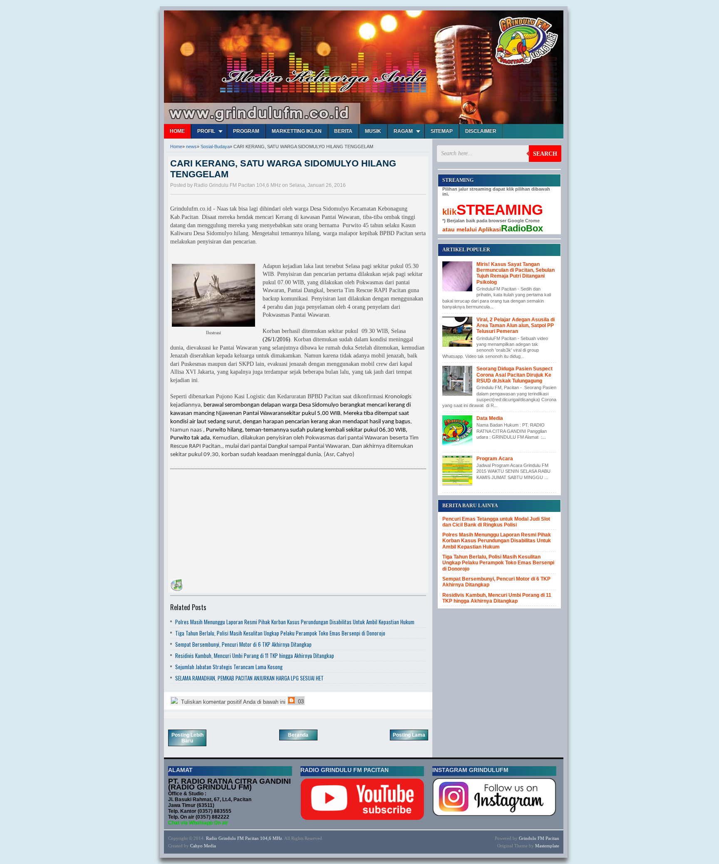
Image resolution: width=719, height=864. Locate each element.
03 (300, 701)
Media (210, 845)
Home (177, 131)
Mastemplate (547, 845)
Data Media (489, 418)
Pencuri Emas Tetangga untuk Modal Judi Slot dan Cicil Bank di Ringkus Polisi (496, 522)
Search (545, 154)
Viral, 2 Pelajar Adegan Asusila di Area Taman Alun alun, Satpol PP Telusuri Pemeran (515, 326)
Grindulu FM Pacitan (539, 838)
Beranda (298, 735)
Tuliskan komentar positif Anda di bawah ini (232, 702)
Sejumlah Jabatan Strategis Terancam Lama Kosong (229, 667)
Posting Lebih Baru (187, 738)
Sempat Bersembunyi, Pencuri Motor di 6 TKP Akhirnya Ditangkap (243, 644)
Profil (206, 131)
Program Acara (494, 459)
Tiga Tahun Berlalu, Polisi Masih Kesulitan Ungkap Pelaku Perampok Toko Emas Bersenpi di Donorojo (280, 633)
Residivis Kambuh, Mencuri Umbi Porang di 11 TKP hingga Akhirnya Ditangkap (254, 655)
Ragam (403, 131)
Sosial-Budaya (215, 146)
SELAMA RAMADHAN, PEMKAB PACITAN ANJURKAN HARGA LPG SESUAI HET (249, 678)
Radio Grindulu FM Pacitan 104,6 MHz (244, 838)
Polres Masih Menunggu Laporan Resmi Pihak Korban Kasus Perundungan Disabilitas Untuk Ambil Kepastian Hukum (294, 622)
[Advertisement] (232, 525)
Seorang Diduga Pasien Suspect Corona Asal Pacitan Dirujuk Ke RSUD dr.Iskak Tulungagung (514, 375)
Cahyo (196, 845)
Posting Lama (409, 735)
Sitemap (442, 131)
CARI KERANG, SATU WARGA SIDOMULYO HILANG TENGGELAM (283, 168)
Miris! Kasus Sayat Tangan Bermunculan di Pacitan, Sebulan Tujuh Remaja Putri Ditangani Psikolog (515, 273)
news (191, 146)
